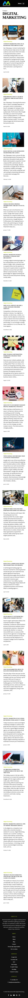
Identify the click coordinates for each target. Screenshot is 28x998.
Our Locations (14, 949)
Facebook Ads (14, 959)
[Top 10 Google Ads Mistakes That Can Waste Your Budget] (14, 444)
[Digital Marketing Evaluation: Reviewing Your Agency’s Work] (14, 707)
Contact (14, 944)
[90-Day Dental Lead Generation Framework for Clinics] (14, 140)
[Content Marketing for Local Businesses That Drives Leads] (14, 32)
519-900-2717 (14, 979)
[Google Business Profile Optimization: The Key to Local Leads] (14, 192)
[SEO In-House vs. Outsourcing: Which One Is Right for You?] (14, 605)
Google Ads (14, 957)
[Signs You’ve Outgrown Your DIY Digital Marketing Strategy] (14, 393)
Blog (14, 941)
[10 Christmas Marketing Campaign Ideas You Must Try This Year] (14, 758)
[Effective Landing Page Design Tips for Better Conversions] (14, 552)
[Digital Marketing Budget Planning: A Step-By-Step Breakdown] (14, 243)
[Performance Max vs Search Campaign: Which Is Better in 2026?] (14, 85)
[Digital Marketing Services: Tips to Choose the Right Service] (14, 812)
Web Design (14, 964)
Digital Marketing (7, 41)
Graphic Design (14, 966)
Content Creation (14, 971)
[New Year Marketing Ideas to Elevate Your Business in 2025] (14, 658)
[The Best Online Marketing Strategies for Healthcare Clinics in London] (14, 863)
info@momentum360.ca (14, 982)
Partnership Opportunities (14, 946)
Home (14, 936)
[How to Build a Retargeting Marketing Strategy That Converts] (14, 343)
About (14, 939)
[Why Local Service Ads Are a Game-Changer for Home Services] (14, 294)
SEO (14, 962)
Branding (14, 969)
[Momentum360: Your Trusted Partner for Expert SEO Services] (14, 497)
